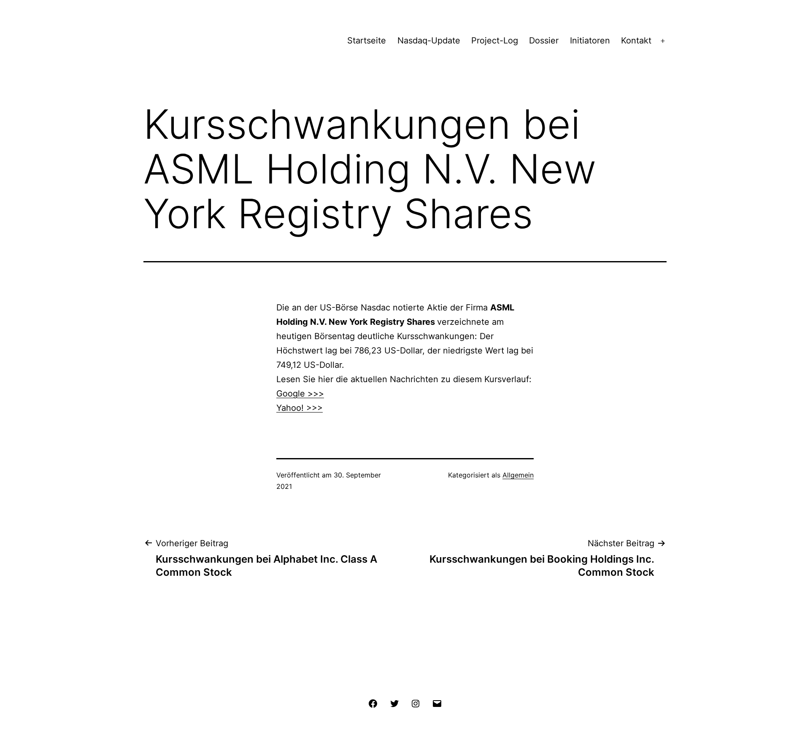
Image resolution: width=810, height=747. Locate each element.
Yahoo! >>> (299, 408)
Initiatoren (590, 40)
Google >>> (300, 393)
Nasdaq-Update (428, 40)
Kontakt (636, 40)
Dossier (544, 40)
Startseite (366, 40)
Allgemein (518, 475)
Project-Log (494, 40)
